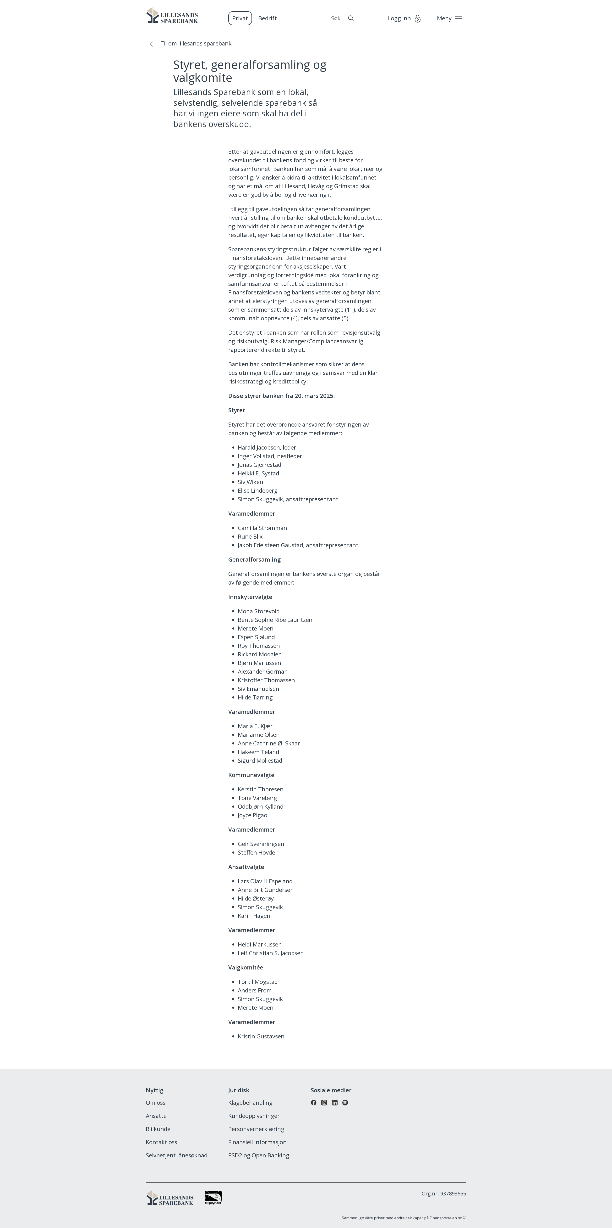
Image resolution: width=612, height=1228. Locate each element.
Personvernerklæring (256, 1129)
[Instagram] (324, 1107)
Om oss (155, 1102)
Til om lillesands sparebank (196, 43)
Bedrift (267, 18)
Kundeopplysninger (254, 1116)
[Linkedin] (335, 1107)
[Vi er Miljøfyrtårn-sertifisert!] (213, 1202)
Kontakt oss (161, 1142)
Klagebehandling (250, 1102)
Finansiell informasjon (257, 1142)
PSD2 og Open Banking (258, 1155)
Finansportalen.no (446, 1218)
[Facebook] (314, 1107)
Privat (240, 18)
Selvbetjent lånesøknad (177, 1155)
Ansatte (156, 1116)
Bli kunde (158, 1129)
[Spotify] (345, 1107)
